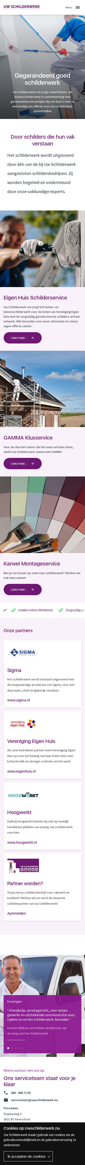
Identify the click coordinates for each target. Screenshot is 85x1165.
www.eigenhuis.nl (21, 771)
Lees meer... (19, 338)
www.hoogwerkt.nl (22, 842)
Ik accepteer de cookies (26, 1156)
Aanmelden (16, 913)
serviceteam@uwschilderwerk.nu (34, 1100)
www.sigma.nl (18, 700)
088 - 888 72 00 (21, 1093)
